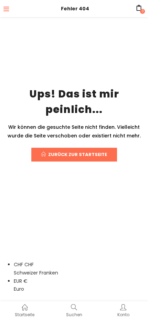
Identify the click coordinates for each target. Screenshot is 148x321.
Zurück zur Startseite (77, 154)
